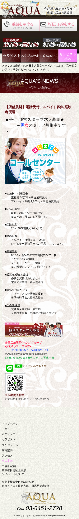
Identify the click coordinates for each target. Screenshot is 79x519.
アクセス (7, 455)
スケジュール (10, 445)
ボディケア (8, 434)
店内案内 (7, 450)
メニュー (7, 428)
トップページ (10, 423)
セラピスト (8, 439)
